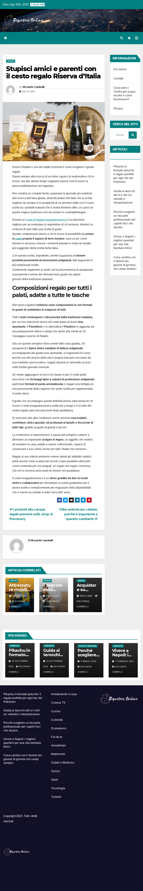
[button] (121, 37)
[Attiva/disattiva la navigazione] (136, 38)
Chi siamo (120, 69)
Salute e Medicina (87, 646)
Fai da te (56, 736)
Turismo (56, 796)
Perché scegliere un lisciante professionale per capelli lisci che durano (125, 219)
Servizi (10, 61)
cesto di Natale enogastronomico (46, 219)
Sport (54, 779)
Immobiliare (58, 745)
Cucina (55, 711)
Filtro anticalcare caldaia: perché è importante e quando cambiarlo (78, 514)
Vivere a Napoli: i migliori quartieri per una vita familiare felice (22, 743)
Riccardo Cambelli (33, 87)
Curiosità (14, 646)
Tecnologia (58, 788)
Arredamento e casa (64, 694)
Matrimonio (58, 754)
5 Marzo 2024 (88, 661)
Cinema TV (58, 702)
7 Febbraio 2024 (124, 661)
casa (18, 238)
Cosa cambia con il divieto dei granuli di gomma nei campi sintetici (22, 759)
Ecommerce (58, 728)
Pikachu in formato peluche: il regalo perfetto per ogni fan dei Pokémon (124, 174)
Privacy (118, 108)
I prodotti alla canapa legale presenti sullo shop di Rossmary (31, 514)
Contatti (118, 78)
